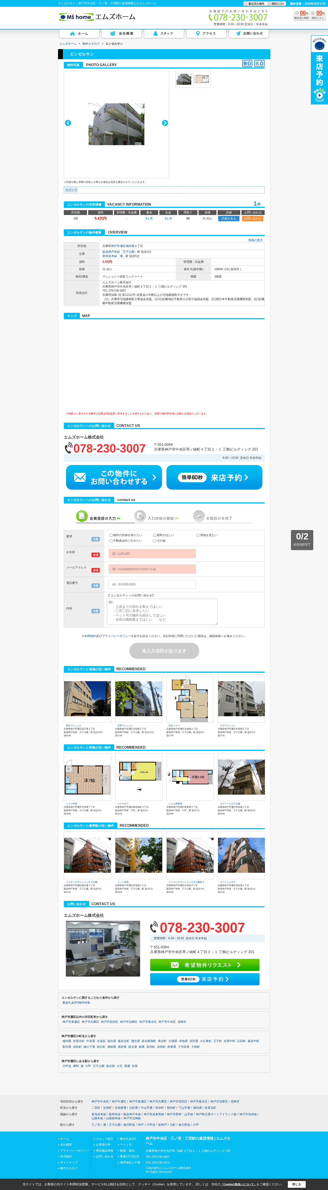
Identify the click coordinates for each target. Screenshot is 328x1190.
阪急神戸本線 (111, 251)
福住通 (111, 1041)
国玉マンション (74, 725)
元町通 (133, 1107)
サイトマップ (69, 1162)
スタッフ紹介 (104, 1138)
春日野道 (129, 1124)
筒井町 (159, 1107)
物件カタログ (69, 1168)
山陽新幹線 (113, 1118)
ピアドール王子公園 (230, 803)
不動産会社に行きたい (127, 540)
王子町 (217, 1041)
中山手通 (146, 1107)
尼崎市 (182, 1021)
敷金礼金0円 (128, 1138)
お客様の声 (103, 1144)
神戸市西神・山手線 (180, 1114)
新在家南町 (149, 1041)
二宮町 (95, 1107)
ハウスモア (123, 803)
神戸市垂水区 (148, 1021)
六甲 (88, 1066)
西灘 (127, 1066)
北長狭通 (120, 1107)
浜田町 (161, 1046)
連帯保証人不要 (130, 1162)
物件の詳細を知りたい (127, 535)
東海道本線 (109, 256)
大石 (119, 1066)
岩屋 (135, 1066)
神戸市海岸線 (248, 1114)
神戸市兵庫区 (90, 1021)
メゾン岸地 (123, 882)
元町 (173, 1124)
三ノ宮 (95, 1124)
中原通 (90, 1041)
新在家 (110, 1066)
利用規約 (90, 636)
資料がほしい (165, 535)
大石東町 (206, 1041)
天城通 (172, 1041)
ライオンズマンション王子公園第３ (186, 882)
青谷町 (162, 1041)
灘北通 (135, 1041)
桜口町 (101, 1046)
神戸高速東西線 (154, 1114)
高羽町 (150, 1046)
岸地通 (183, 1041)
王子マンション (228, 725)
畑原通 (122, 1046)
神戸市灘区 (118, 246)
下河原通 (183, 1046)
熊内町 (171, 1107)
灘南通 (111, 1046)
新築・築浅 (127, 1150)
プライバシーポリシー (116, 636)
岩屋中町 (229, 1041)
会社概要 (66, 1144)
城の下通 (89, 1046)
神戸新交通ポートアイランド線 (216, 1114)
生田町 (107, 1107)
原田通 (193, 1041)
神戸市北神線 (132, 1118)
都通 (142, 1046)
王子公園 (128, 251)
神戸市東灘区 (71, 1021)
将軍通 (171, 1046)
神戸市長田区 (109, 1021)
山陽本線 (97, 1118)
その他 (161, 540)
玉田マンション (125, 725)
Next (165, 123)
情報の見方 (255, 240)
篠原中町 (253, 1041)
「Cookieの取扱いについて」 (238, 1184)
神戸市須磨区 (128, 1021)
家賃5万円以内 (129, 1156)
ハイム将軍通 (175, 803)
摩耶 (76, 1066)
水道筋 (101, 1041)
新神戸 (162, 1124)
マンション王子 (228, 882)
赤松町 (77, 1046)
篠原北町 (123, 1041)
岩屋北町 (79, 1041)
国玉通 (132, 1046)
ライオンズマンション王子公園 (81, 882)
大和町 (195, 1046)
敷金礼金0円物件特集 (76, 1002)
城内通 (130, 246)
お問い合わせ (253, 218)
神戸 (141, 1124)
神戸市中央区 (167, 1021)
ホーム (64, 1138)
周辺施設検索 (104, 1150)
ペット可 (126, 1144)
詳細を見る (229, 218)
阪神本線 (114, 1114)
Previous (68, 123)
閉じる (296, 1184)
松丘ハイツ (174, 725)
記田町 (241, 1041)
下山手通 (184, 1107)
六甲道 (66, 1066)
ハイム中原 (71, 803)
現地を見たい (209, 535)
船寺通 (66, 1046)
